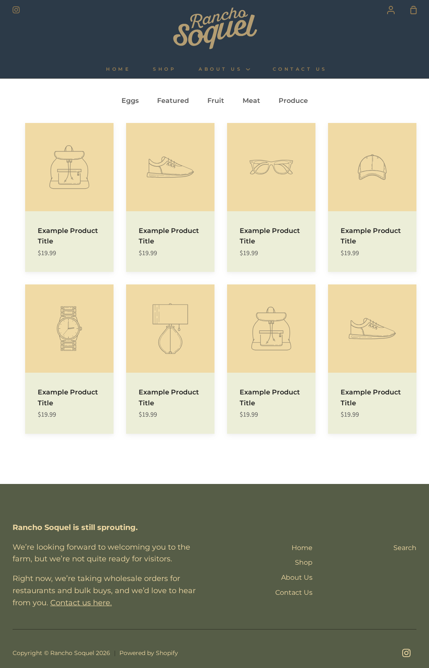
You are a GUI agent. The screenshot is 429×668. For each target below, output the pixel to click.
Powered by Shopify (148, 653)
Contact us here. (81, 602)
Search (404, 548)
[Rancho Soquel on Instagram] (406, 653)
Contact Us (300, 69)
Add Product (159, 168)
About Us (222, 69)
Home (118, 69)
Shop (164, 69)
